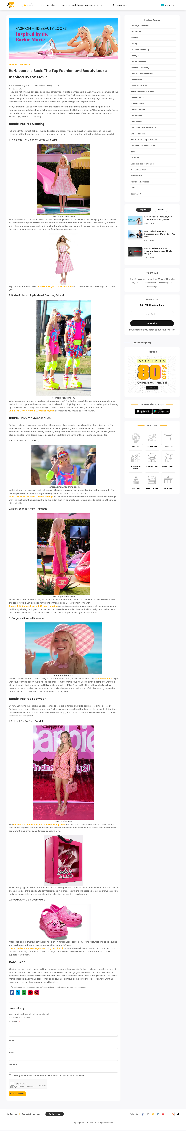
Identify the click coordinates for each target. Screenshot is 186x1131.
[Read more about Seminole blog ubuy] (10, 5)
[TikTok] (178, 1114)
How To (134, 188)
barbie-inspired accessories (75, 987)
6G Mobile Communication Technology (152, 283)
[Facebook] (142, 1114)
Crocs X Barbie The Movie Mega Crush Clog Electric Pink (36, 948)
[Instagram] (158, 1114)
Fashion (134, 37)
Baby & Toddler (138, 109)
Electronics (65, 5)
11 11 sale (161, 279)
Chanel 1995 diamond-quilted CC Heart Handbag (33, 606)
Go (113, 5)
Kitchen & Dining (138, 170)
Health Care (136, 115)
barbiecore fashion (21, 987)
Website (13, 1064)
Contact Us (11, 1114)
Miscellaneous (137, 104)
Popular (143, 209)
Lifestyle (135, 55)
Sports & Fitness (138, 61)
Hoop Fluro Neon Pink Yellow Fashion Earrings (31, 496)
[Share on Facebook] (12, 992)
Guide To (135, 158)
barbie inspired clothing (54, 987)
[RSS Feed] (173, 1114)
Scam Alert (136, 194)
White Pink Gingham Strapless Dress (55, 286)
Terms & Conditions (31, 1114)
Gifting (134, 43)
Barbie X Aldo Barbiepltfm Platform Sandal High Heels (39, 824)
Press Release (137, 97)
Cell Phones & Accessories (84, 5)
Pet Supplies (136, 122)
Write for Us (54, 1114)
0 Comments (16, 89)
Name (12, 1040)
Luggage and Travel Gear (142, 164)
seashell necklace (103, 678)
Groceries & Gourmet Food (143, 127)
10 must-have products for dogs (143, 279)
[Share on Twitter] (18, 992)
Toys (133, 152)
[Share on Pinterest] (30, 992)
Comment (14, 1021)
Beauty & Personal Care (142, 73)
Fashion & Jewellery (19, 64)
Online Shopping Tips (49, 5)
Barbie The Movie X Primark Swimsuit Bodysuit (31, 410)
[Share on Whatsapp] (24, 992)
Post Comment (17, 1093)
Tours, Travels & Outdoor (142, 91)
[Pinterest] (153, 1114)
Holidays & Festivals (140, 25)
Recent (161, 209)
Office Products (138, 134)
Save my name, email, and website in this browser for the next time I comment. (48, 1075)
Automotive (136, 175)
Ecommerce (136, 79)
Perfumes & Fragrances (142, 182)
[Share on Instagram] (36, 992)
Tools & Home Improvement (144, 140)
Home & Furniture (139, 86)
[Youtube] (163, 1114)
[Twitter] (148, 1114)
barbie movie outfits (36, 987)
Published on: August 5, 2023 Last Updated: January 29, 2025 (35, 86)
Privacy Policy (168, 329)
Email (12, 1052)
